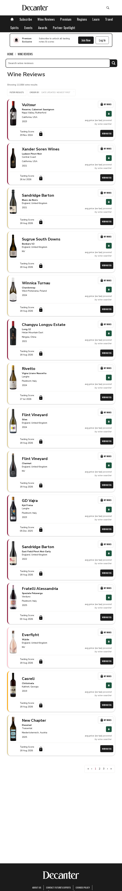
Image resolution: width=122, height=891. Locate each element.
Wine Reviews (46, 19)
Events (28, 27)
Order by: (35, 92)
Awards (42, 27)
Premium (65, 19)
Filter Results (17, 92)
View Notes (107, 133)
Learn (96, 19)
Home (10, 54)
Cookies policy (83, 887)
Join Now (86, 40)
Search (113, 63)
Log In (102, 40)
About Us (36, 887)
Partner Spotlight (64, 27)
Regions (82, 19)
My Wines (108, 104)
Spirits (14, 27)
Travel (109, 19)
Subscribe (26, 19)
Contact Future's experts (58, 887)
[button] (51, 92)
